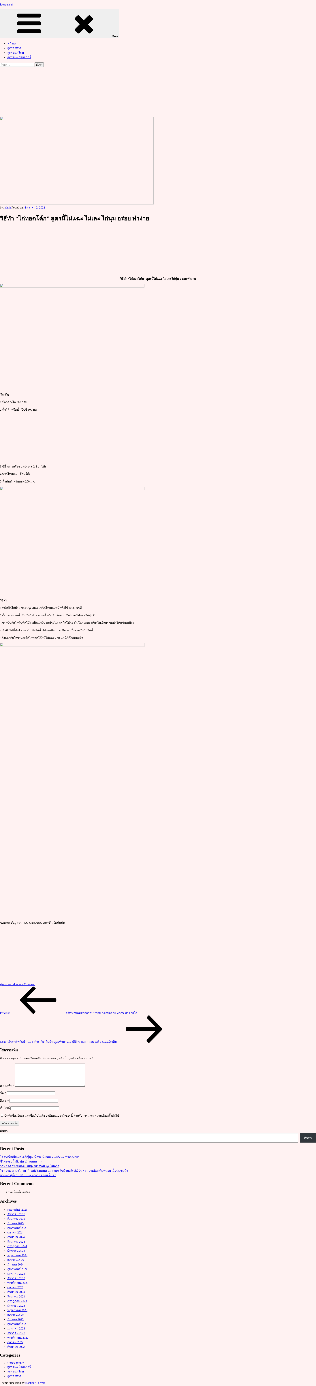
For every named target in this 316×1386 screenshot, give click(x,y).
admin (8, 207)
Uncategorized (15, 1362)
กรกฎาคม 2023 (17, 1301)
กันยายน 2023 (16, 1291)
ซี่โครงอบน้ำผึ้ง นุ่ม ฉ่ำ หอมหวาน (21, 1161)
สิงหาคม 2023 (16, 1296)
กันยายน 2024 (16, 1237)
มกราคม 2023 (16, 1328)
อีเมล (4, 1100)
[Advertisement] (158, 91)
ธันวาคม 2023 (16, 1278)
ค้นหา (4, 1131)
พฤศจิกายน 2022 (17, 1337)
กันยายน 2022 (16, 1346)
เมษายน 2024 (15, 1259)
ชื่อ (3, 1093)
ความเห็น (7, 1085)
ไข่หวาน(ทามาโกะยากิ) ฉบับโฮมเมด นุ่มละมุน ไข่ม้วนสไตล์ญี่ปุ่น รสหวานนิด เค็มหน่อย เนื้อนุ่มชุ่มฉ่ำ (64, 1170)
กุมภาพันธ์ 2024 (17, 1269)
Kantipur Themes (35, 1382)
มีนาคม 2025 (15, 1223)
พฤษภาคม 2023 (17, 1310)
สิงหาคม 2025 (16, 1218)
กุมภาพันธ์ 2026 (17, 1209)
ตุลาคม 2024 (15, 1232)
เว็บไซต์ (5, 1108)
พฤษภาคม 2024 (17, 1255)
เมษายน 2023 (15, 1314)
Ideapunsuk (6, 4)
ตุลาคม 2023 (15, 1287)
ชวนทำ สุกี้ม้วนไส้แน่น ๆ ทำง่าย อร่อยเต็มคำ (28, 1175)
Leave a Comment (24, 984)
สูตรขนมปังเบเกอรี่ (19, 57)
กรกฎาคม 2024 (17, 1246)
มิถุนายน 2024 (16, 1250)
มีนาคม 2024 (15, 1264)
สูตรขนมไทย (15, 52)
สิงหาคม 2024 (16, 1241)
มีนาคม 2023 (15, 1319)
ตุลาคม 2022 (15, 1342)
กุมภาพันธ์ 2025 (17, 1227)
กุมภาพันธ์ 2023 (17, 1323)
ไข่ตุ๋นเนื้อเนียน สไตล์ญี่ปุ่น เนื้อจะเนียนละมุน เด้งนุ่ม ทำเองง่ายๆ (40, 1156)
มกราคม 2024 (16, 1273)
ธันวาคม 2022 (16, 1333)
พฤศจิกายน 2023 (17, 1282)
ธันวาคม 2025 (16, 1214)
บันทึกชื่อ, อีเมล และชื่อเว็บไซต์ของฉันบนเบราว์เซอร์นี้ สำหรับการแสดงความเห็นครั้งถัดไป (61, 1115)
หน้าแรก (12, 43)
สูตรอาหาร (14, 48)
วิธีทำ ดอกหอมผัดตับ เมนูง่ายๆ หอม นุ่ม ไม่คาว (29, 1166)
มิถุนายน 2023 (16, 1305)
